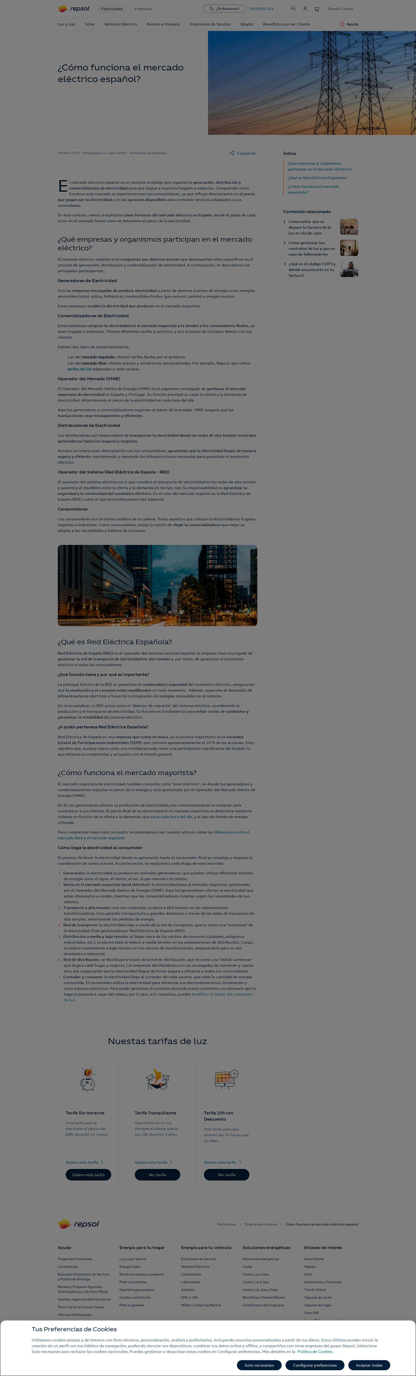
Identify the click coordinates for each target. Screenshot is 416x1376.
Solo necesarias (259, 1365)
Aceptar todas (369, 1365)
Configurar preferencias (315, 1365)
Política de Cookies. (315, 1351)
